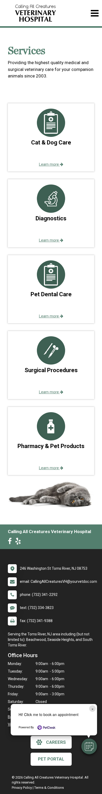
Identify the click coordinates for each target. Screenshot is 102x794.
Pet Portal (51, 759)
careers (56, 742)
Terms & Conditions (49, 788)
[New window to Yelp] (19, 542)
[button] (89, 746)
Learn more (49, 164)
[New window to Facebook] (11, 542)
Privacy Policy (22, 788)
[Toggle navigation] (94, 13)
